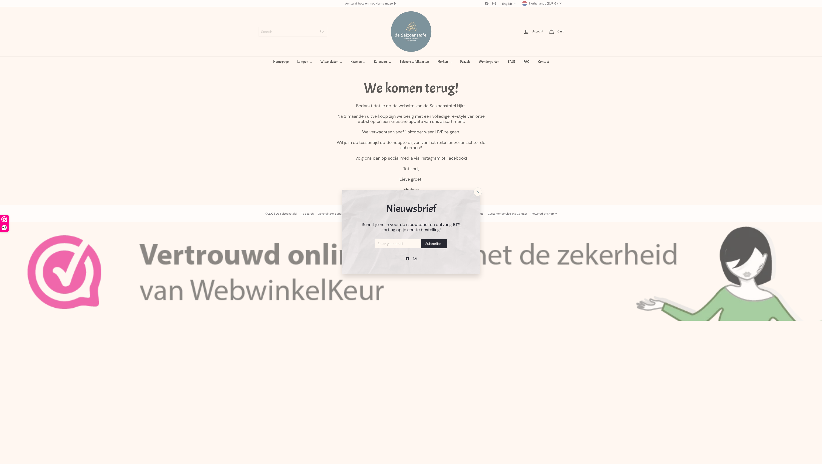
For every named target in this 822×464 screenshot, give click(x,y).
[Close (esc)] (477, 192)
